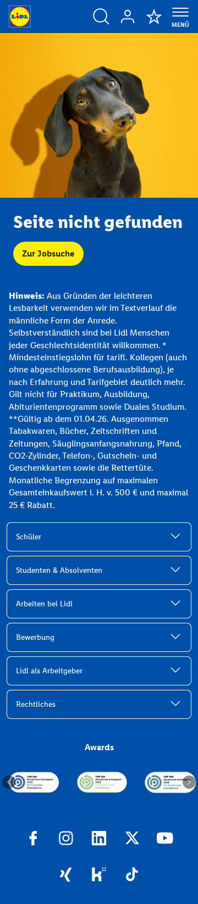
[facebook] (33, 840)
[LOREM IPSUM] (34, 782)
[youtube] (165, 840)
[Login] (127, 16)
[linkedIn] (99, 840)
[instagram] (66, 840)
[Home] (20, 16)
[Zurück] (8, 782)
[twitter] (132, 840)
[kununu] (99, 876)
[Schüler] (102, 782)
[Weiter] (189, 782)
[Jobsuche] (101, 16)
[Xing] (66, 876)
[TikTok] (132, 876)
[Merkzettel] (154, 16)
